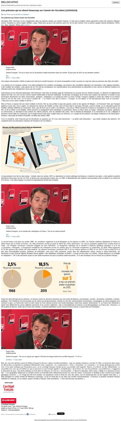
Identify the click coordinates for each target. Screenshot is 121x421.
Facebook (32, 414)
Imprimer (116, 2)
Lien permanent (9, 414)
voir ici (27, 25)
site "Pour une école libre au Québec (16, 14)
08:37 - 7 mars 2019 (13, 78)
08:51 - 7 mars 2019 (15, 360)
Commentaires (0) (20, 414)
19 (7, 360)
